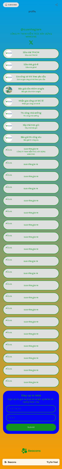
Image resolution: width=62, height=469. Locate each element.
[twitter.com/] (31, 42)
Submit (31, 427)
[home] (31, 451)
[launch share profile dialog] (56, 4)
